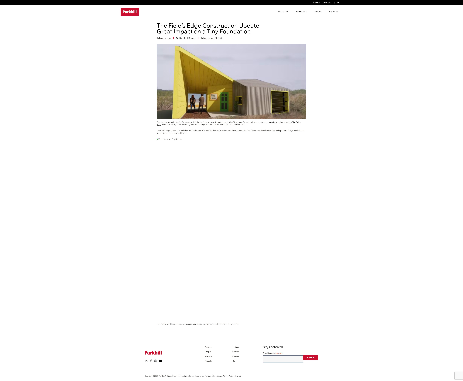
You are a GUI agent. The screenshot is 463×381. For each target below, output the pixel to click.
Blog (169, 38)
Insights (235, 347)
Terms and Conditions (213, 376)
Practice (208, 356)
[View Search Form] (338, 2)
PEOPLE (318, 12)
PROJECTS (283, 12)
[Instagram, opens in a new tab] (155, 360)
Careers (316, 2)
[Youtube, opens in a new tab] (160, 360)
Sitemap (238, 376)
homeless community (266, 122)
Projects (208, 361)
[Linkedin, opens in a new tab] (146, 360)
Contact (235, 356)
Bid (233, 361)
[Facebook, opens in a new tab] (151, 361)
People (208, 352)
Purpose (208, 347)
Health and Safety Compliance (192, 376)
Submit (310, 358)
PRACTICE (301, 12)
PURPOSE (334, 12)
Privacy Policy (228, 376)
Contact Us (326, 2)
